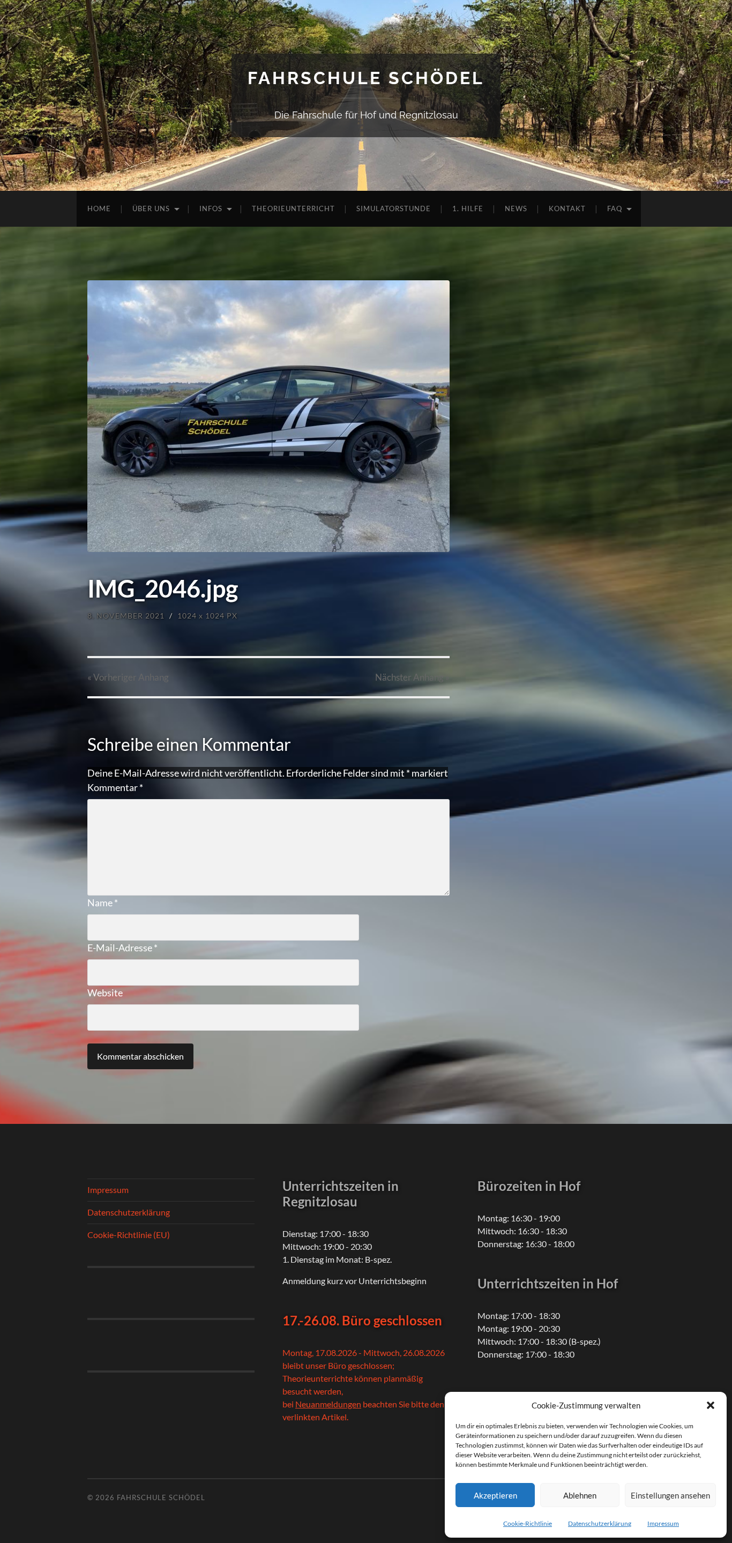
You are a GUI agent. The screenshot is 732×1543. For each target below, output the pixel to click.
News (516, 208)
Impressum (663, 1523)
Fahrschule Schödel (366, 78)
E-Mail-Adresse (122, 947)
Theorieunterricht (293, 208)
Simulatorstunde (393, 208)
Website (105, 992)
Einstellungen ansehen (670, 1495)
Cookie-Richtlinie (527, 1523)
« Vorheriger (128, 677)
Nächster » (412, 677)
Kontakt (567, 208)
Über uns (151, 208)
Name (102, 902)
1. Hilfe (467, 208)
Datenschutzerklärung (599, 1523)
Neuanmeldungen (328, 1404)
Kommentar (115, 787)
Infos (210, 208)
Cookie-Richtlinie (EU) (128, 1234)
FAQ (614, 208)
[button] (710, 1405)
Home (99, 208)
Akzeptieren (495, 1495)
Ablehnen (579, 1495)
